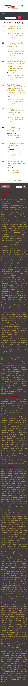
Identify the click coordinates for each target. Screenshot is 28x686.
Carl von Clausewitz (6, 497)
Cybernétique (4, 234)
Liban (14, 379)
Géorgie (8, 375)
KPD (19, 422)
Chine (2, 367)
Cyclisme (14, 234)
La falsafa (10, 269)
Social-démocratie (17, 456)
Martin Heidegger (12, 608)
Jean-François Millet (21, 577)
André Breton (5, 479)
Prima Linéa (14, 450)
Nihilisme (24, 293)
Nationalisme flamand (8, 432)
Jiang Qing (18, 581)
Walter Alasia (23, 675)
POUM (8, 450)
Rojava (25, 385)
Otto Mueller (11, 628)
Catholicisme (4, 219)
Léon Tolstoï (23, 599)
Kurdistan (9, 379)
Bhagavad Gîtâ (5, 213)
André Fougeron (22, 479)
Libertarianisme (5, 277)
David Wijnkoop (13, 513)
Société (24, 334)
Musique (24, 289)
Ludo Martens (5, 605)
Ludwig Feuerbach (17, 605)
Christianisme (5, 223)
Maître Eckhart (11, 606)
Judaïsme (24, 266)
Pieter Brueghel (13, 642)
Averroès (18, 487)
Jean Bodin (4, 575)
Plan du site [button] (5, 186)
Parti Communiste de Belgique (11, 438)
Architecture (13, 207)
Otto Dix (3, 628)
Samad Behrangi (22, 655)
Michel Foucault (10, 614)
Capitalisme (23, 215)
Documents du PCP (21, 240)
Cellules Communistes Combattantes (16, 409)
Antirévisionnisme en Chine (18, 205)
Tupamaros (24, 458)
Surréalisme (13, 338)
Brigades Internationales (8, 407)
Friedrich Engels (22, 536)
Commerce (4, 226)
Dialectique (4, 240)
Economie (4, 244)
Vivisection (21, 350)
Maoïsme (13, 281)
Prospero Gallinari (22, 644)
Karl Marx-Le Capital (7, 593)
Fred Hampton (13, 536)
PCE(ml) (3, 446)
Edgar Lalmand (10, 516)
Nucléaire (3, 297)
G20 (10, 254)
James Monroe (5, 573)
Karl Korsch (16, 591)
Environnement (23, 244)
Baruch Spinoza (5, 489)
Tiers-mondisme (9, 344)
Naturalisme (12, 291)
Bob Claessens (22, 491)
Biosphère (24, 213)
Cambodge (14, 366)
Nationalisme (4, 291)
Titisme (18, 344)
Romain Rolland (10, 653)
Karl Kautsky (8, 591)
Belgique (19, 364)
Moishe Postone (19, 618)
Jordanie (3, 379)
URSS (2, 391)
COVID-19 (4, 232)
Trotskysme (19, 346)
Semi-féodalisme (6, 332)
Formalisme (23, 252)
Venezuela (24, 391)
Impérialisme (11, 262)
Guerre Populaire (21, 258)
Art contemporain (22, 207)
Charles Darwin (22, 499)
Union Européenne (22, 389)
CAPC (2, 409)
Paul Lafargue (20, 632)
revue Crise (4, 324)
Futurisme (4, 254)
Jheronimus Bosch (7, 581)
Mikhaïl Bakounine (22, 616)
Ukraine (14, 389)
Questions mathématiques (13, 314)
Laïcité (8, 271)
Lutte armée (22, 279)
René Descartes (17, 650)
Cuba (8, 369)
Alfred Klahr (13, 477)
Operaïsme (13, 436)
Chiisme (19, 221)
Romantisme (17, 326)
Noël (2, 295)
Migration (3, 287)
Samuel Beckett (5, 657)
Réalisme (3, 316)
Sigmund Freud (10, 659)
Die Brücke (11, 240)
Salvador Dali (13, 655)
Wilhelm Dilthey (5, 679)
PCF (12, 446)
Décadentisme (5, 236)
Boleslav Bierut (16, 493)
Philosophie (4, 303)
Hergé (13, 561)
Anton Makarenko (6, 483)
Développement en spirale (18, 238)
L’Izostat (24, 422)
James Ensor (23, 571)
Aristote (20, 485)
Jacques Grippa (5, 571)
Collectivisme (14, 224)
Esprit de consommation (19, 246)
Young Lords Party (19, 464)
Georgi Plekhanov (15, 552)
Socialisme (17, 334)
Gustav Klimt (23, 554)
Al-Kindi (24, 470)
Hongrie (3, 377)
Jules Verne (10, 587)
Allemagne (4, 360)
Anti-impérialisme (6, 203)
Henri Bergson (12, 560)
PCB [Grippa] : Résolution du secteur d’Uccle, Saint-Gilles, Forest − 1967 (16, 111)
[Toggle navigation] (3, 14)
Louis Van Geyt (22, 603)
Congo (3, 369)
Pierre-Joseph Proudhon (16, 640)
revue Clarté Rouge (21, 322)
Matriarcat (24, 285)
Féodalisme (4, 250)
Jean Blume (23, 573)
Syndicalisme (12, 340)
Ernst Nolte (8, 528)
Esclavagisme (5, 246)
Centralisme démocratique (19, 219)
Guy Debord (10, 558)
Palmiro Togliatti (10, 630)
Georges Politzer (12, 550)
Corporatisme (15, 230)
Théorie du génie (15, 342)
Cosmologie (23, 230)
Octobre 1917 (12, 297)
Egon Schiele (10, 520)
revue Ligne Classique (7, 326)
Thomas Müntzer (6, 667)
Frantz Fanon (23, 534)
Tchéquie (3, 389)
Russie (10, 387)
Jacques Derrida (22, 569)
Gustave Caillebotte (6, 556)
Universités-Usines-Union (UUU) (18, 462)
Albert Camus (12, 471)
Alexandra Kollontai (6, 473)
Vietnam (3, 393)
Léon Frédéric (15, 599)
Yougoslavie (9, 393)
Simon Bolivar (19, 659)
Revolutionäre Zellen (11, 452)
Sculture (24, 328)
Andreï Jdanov (13, 481)
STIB (25, 456)
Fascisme (20, 415)
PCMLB (21, 446)
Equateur (18, 371)
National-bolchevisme (7, 430)
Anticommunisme (22, 203)
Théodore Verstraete (15, 663)
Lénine (9, 599)
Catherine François (18, 497)
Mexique (24, 379)
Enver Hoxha (20, 524)
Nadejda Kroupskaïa (15, 620)
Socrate (7, 661)
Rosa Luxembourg (21, 653)
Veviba (9, 350)
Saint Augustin (5, 655)
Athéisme (3, 211)
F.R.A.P (14, 415)
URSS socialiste (9, 391)
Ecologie (24, 242)
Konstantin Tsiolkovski (18, 595)
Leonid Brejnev (13, 601)
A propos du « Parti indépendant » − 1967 (14, 27)
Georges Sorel (22, 550)
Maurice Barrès (6, 610)
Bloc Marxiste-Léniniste (19, 405)
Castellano (24, 217)
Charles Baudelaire (11, 499)
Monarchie (14, 287)
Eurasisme (4, 248)
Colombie (24, 367)
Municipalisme (15, 289)
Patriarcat (3, 299)
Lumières (13, 279)
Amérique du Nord (14, 360)
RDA (20, 385)
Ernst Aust (11, 526)
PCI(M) (16, 446)
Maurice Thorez (18, 610)
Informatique (4, 264)
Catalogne (20, 366)
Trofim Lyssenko (22, 669)
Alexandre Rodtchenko (20, 475)
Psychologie (23, 313)
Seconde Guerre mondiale (8, 330)
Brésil (2, 366)
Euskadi (18, 373)
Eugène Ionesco (18, 530)
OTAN (18, 436)
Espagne (24, 371)
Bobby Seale (5, 493)
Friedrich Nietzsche (6, 538)
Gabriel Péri (23, 538)
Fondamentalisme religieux (9, 252)
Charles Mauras (5, 501)
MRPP (25, 428)
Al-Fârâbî (19, 470)
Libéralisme (23, 275)
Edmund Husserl (6, 518)
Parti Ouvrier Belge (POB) (9, 444)
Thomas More (22, 665)
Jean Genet (20, 575)
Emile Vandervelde (21, 522)
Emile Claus (18, 520)
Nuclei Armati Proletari (17, 434)
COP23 (8, 230)
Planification (17, 305)
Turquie (9, 389)
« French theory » (6, 199)
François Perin (14, 534)
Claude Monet (14, 505)
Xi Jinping (24, 679)
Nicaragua (17, 381)
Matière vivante (14, 285)
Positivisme (19, 307)
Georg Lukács (12, 542)
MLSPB (14, 426)
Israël (17, 377)
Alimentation (10, 201)
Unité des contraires (11, 348)
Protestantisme (5, 313)
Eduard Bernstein (17, 518)
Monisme (24, 287)
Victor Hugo (10, 673)
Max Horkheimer (12, 612)
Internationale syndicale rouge (10, 420)
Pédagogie (18, 299)
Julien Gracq (9, 589)
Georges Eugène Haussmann (10, 548)
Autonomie (20, 403)
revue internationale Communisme (17, 324)
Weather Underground (7, 464)
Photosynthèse (14, 303)
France (3, 375)
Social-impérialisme (6, 334)
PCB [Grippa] (23, 444)
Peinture (24, 299)
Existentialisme (13, 248)
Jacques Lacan (14, 571)
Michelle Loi (12, 616)
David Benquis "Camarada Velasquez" (16, 511)
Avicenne (24, 487)
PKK (21, 448)
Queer (2, 314)
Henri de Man (22, 560)
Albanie (18, 358)
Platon (10, 644)
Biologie (18, 213)
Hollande (24, 375)
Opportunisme (23, 297)
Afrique (12, 358)
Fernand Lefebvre (13, 532)
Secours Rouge (5, 456)
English (16, 244)
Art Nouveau (4, 209)
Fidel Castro (23, 532)
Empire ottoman (11, 371)
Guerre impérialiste (7, 258)
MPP (17, 428)
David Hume (4, 513)
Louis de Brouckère (11, 603)
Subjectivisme (5, 338)
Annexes (24, 201)
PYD (2, 452)
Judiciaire (3, 268)
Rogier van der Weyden (14, 652)
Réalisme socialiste (12, 316)
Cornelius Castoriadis (15, 509)
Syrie (14, 387)
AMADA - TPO (10, 399)
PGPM (17, 448)
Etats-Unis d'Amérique (7, 373)
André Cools (13, 479)
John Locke (12, 583)
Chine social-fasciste (12, 367)
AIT (2, 399)
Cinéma (14, 223)
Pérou (2, 385)
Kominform (14, 422)
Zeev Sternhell (5, 681)
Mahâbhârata (4, 281)
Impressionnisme (22, 262)
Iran (14, 377)
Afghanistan (4, 358)
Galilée (18, 540)
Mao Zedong (18, 606)
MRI (21, 428)
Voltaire (15, 675)
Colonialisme (23, 224)
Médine (3, 614)
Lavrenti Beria (20, 597)
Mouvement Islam (10, 428)
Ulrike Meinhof (5, 671)
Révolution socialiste (20, 320)
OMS (8, 436)
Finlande (24, 373)
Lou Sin (21, 601)
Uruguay (17, 391)
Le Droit (24, 271)
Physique (24, 303)
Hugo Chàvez (17, 565)
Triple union (10, 346)
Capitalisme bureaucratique (9, 217)
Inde (7, 377)
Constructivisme (12, 228)
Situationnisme (22, 332)
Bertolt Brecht (12, 491)
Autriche (24, 362)
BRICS (3, 215)
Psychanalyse (15, 313)
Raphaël (3, 648)
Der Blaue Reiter (15, 236)
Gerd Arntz (24, 552)
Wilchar (25, 677)
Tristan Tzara (12, 669)
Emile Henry (11, 522)
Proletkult (13, 311)
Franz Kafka (4, 536)
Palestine (17, 383)
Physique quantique (7, 305)
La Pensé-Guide (19, 269)
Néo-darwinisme (14, 293)
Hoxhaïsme (23, 260)
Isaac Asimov (19, 567)
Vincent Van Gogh (21, 673)
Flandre (24, 250)
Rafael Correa (12, 646)
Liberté (13, 277)
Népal (11, 381)
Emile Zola (4, 524)
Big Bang (12, 213)
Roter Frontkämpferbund (20, 454)
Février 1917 (12, 250)
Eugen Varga (9, 530)
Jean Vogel (9, 577)
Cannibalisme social (12, 215)
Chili (25, 366)
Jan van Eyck (15, 573)
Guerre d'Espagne (12, 256)
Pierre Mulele (11, 638)
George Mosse (11, 546)
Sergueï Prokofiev (16, 657)
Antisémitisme (5, 207)
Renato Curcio (5, 650)
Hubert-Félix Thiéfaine (20, 563)
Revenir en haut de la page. (14, 180)
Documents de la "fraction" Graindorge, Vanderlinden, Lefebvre (17, 35)
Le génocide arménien (8, 273)
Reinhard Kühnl (16, 648)
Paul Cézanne (11, 632)
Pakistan (10, 383)
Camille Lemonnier (13, 495)
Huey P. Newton (6, 565)
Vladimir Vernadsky (6, 675)
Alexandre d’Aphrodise (20, 473)
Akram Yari (13, 470)
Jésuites (24, 420)
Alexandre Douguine (7, 475)
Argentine (9, 362)
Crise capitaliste (14, 232)
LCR (21, 424)
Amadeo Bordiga (22, 477)
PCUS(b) (11, 448)
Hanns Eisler (19, 558)
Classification (5, 224)
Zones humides (15, 352)
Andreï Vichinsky (22, 481)
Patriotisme (10, 299)
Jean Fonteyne (12, 575)
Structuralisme (23, 336)
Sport (15, 336)
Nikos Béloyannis (15, 624)
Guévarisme (4, 260)
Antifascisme (4, 205)
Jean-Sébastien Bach (20, 579)
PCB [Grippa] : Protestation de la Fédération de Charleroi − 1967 (16, 45)
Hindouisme (14, 260)
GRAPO (3, 419)
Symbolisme (4, 340)
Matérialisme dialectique (9, 283)
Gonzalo (15, 554)
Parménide (19, 630)
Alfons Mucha (5, 477)
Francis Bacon (5, 534)
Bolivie (25, 364)
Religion (12, 318)
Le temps (20, 273)
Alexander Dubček (22, 471)
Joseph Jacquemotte (14, 585)
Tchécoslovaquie (22, 387)
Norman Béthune (13, 626)
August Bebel (11, 487)
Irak (11, 377)
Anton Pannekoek (17, 483)
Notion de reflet (22, 295)
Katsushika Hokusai (21, 593)
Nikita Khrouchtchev (15, 622)
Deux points (5, 238)
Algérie (25, 358)
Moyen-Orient (5, 381)
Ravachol (8, 648)
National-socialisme (21, 430)
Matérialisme (23, 281)
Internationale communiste (18, 419)
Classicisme (23, 223)
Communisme (12, 226)
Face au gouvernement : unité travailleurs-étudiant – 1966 (16, 163)
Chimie (25, 221)
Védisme (20, 348)
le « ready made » (16, 271)
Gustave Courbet (17, 556)
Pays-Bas (24, 383)
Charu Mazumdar (10, 503)
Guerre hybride (22, 256)
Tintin (14, 667)
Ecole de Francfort (13, 242)
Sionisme (14, 332)
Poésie (25, 305)
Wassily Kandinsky (16, 677)
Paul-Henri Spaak (12, 634)
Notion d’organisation (10, 295)
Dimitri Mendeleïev (6, 515)
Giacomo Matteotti (6, 554)
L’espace (3, 269)
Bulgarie (7, 366)
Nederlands (20, 291)
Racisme (24, 314)
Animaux (18, 201)
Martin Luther (23, 608)
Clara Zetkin (19, 503)
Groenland (18, 375)
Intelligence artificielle (15, 264)
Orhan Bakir (23, 626)
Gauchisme (17, 254)
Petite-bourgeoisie (6, 301)
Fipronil (19, 250)
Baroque (24, 211)
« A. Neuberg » (5, 470)
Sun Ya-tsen (18, 661)
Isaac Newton (11, 569)
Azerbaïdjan (4, 364)
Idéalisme (4, 262)
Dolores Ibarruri (17, 515)
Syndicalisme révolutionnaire (9, 458)
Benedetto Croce (17, 489)
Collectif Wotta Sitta (7, 411)
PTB (25, 450)
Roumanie (4, 387)
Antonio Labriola (11, 485)
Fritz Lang (16, 538)
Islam (17, 266)
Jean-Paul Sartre (6, 579)
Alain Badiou (4, 471)
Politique (3, 307)
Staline (12, 661)
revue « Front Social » (7, 322)
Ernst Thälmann (17, 528)
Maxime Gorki (23, 612)
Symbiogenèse (22, 338)
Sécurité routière (22, 330)
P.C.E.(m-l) (24, 436)
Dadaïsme (24, 234)
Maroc (19, 379)
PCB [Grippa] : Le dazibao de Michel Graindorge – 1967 (15, 145)
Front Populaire (22, 417)
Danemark (15, 369)
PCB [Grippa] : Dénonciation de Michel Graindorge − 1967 (15, 129)
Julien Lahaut (18, 589)
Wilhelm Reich (15, 679)
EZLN (10, 415)
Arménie (17, 362)
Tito (19, 667)
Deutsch (24, 236)
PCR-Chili (5, 448)
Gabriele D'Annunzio (7, 540)
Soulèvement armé (6, 336)
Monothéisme (5, 289)
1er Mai (15, 199)
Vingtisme (14, 350)
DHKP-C (12, 413)
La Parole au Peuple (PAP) (10, 424)
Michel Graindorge (21, 614)
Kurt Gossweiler (10, 597)
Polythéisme (10, 307)
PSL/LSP (20, 450)
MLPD (8, 426)
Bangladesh (12, 364)
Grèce (12, 375)
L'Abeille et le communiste (17, 268)
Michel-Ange (4, 616)
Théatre (20, 340)
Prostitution (23, 311)
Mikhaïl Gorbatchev (7, 618)
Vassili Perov (15, 671)
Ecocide (3, 242)
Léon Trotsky (4, 601)
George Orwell (22, 546)
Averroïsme (18, 211)
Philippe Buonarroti (11, 636)
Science (10, 328)
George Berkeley (16, 544)
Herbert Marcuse (6, 561)
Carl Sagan (23, 495)
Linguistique (19, 277)
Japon (25, 377)
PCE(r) (8, 446)
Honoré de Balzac (6, 563)
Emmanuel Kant (12, 524)
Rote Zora (9, 454)
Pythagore (4, 646)
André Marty (4, 481)
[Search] (19, 17)
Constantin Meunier (14, 507)
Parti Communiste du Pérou (18, 442)
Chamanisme (11, 221)
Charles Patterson (16, 501)
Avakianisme (10, 211)
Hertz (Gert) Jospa (21, 561)
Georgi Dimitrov (5, 552)
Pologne (8, 385)
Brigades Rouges (21, 407)
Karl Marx (24, 591)
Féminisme (23, 248)
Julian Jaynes (18, 587)
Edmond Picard (22, 516)
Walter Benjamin (5, 677)
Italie (21, 377)
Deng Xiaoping (22, 513)
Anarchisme (13, 401)
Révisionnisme (22, 318)
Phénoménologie (22, 301)
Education (10, 244)
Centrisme (4, 221)
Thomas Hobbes (11, 665)
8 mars (21, 199)
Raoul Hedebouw (22, 646)
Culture (25, 232)
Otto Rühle (19, 628)
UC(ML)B (3, 460)
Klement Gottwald (6, 595)
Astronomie (23, 209)
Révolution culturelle (7, 320)
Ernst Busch (19, 526)
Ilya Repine (11, 567)
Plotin (14, 644)
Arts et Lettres (14, 209)
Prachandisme (13, 309)
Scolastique (17, 328)
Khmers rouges (5, 422)
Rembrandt (24, 648)
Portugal (15, 385)
